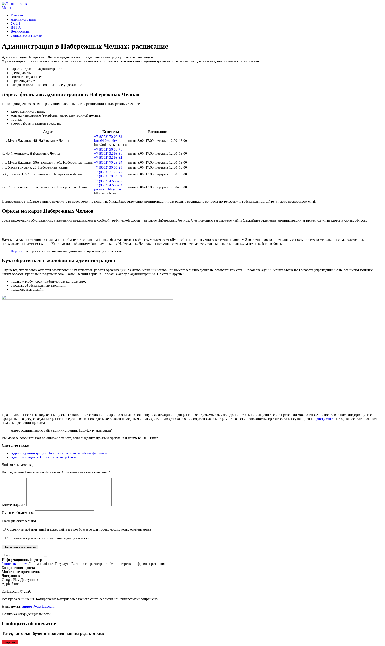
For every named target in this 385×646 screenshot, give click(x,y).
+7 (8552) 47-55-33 (108, 185)
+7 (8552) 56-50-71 (108, 149)
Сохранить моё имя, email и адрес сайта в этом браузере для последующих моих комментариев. (79, 529)
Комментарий (13, 505)
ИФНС (16, 27)
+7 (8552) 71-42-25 (108, 172)
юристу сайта (324, 419)
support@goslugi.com (38, 606)
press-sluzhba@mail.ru (110, 189)
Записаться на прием (26, 35)
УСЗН (15, 23)
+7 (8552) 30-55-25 (108, 167)
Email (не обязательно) (19, 521)
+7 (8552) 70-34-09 (108, 176)
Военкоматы (20, 31)
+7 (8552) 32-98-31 (108, 153)
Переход (17, 251)
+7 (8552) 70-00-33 (108, 136)
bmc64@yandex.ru (107, 140)
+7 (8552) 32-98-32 (108, 157)
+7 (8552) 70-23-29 (108, 162)
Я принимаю (47, 538)
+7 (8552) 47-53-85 (108, 181)
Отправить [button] (10, 642)
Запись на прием (14, 564)
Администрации (23, 19)
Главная (17, 15)
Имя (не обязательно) (18, 512)
